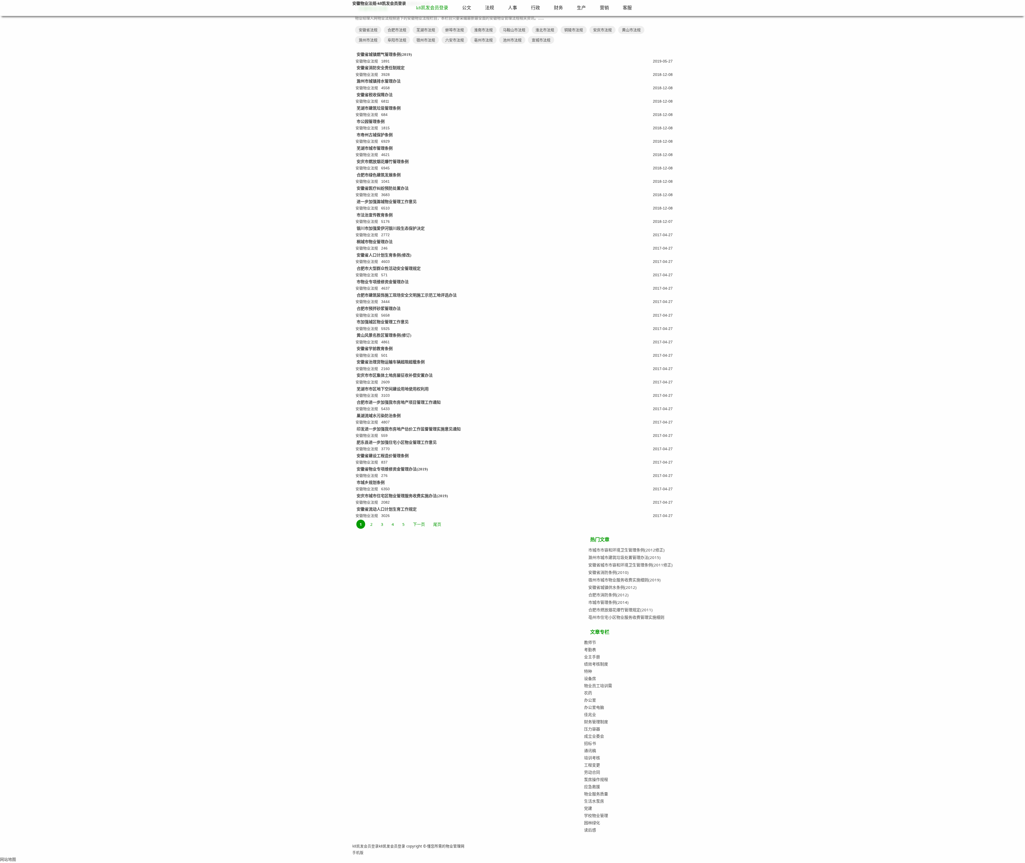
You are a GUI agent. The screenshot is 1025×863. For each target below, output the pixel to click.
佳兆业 (590, 714)
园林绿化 (592, 822)
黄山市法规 (631, 29)
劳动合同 (592, 772)
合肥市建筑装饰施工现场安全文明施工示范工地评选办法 (407, 295)
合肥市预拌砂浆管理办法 (379, 308)
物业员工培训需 (598, 685)
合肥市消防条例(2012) (608, 594)
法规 (489, 7)
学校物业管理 (596, 815)
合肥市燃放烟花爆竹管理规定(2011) (620, 609)
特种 (588, 671)
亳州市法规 (483, 39)
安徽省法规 (368, 29)
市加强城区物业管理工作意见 (383, 322)
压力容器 (592, 729)
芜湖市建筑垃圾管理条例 (379, 108)
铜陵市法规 (573, 29)
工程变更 (592, 765)
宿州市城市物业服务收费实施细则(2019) (624, 579)
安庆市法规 (602, 29)
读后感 (590, 830)
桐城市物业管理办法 (375, 242)
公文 (466, 7)
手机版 (358, 852)
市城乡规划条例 (371, 482)
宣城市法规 (541, 39)
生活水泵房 (594, 801)
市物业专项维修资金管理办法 (383, 282)
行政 (535, 7)
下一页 (419, 524)
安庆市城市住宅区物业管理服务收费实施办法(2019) (402, 496)
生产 (581, 7)
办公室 (590, 700)
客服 (627, 7)
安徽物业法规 (367, 61)
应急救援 (592, 786)
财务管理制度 (596, 721)
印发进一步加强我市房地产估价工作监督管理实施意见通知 (409, 429)
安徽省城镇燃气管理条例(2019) (384, 54)
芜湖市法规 (425, 29)
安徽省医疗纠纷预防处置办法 (383, 188)
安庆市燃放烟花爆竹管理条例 (383, 162)
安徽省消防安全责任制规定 (381, 68)
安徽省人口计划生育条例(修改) (384, 255)
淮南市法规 (483, 29)
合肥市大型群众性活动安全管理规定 (389, 268)
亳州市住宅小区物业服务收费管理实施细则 (626, 617)
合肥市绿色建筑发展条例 (379, 175)
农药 (588, 692)
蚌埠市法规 (454, 29)
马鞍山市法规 (514, 29)
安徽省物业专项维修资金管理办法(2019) (392, 469)
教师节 (590, 642)
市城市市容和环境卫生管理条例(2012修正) (626, 550)
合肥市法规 (397, 29)
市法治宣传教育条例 (375, 215)
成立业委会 (594, 736)
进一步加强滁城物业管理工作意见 (387, 202)
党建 (588, 808)
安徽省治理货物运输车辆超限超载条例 (391, 362)
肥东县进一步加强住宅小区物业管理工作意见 (397, 442)
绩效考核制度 (596, 664)
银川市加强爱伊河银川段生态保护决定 (391, 228)
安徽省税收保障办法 (375, 95)
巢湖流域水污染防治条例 (379, 416)
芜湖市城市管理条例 (375, 148)
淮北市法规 (544, 29)
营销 (604, 7)
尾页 (437, 524)
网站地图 (8, 859)
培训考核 (592, 757)
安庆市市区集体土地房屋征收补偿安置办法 (395, 375)
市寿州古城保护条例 (375, 135)
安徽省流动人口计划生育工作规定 (387, 509)
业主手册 (592, 656)
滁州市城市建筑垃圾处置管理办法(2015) (624, 557)
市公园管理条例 (371, 121)
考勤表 (590, 649)
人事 (512, 7)
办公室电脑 (594, 707)
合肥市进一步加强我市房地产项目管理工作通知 (399, 402)
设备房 (590, 678)
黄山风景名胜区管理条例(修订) (384, 335)
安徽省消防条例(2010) (608, 572)
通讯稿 (590, 750)
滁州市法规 (368, 39)
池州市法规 (512, 39)
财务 (558, 7)
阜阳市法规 (397, 39)
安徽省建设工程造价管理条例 (383, 456)
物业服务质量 (596, 793)
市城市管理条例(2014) (608, 602)
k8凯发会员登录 (432, 7)
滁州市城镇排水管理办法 (379, 81)
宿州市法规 (425, 39)
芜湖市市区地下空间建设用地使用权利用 (393, 389)
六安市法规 (454, 39)
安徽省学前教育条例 (375, 349)
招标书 (590, 743)
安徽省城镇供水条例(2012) (612, 587)
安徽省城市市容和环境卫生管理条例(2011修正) (630, 564)
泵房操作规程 (596, 779)
